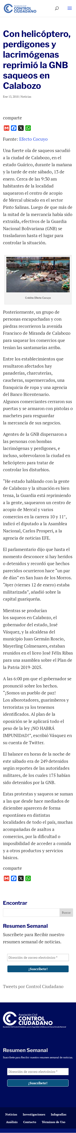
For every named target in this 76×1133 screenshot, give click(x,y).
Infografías (58, 1114)
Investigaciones (34, 1114)
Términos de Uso (53, 1122)
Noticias (25, 97)
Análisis (12, 1122)
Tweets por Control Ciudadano (33, 986)
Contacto (29, 1122)
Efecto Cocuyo (33, 139)
